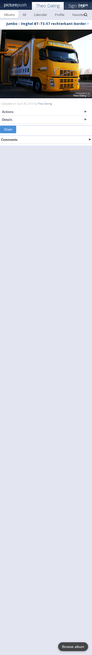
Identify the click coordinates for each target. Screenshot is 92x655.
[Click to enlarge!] (46, 64)
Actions (7, 112)
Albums (9, 14)
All (24, 14)
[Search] (86, 15)
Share (8, 129)
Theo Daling (48, 6)
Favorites (78, 14)
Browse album (73, 647)
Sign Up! (76, 6)
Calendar (40, 14)
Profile (60, 14)
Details (7, 120)
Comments (9, 140)
